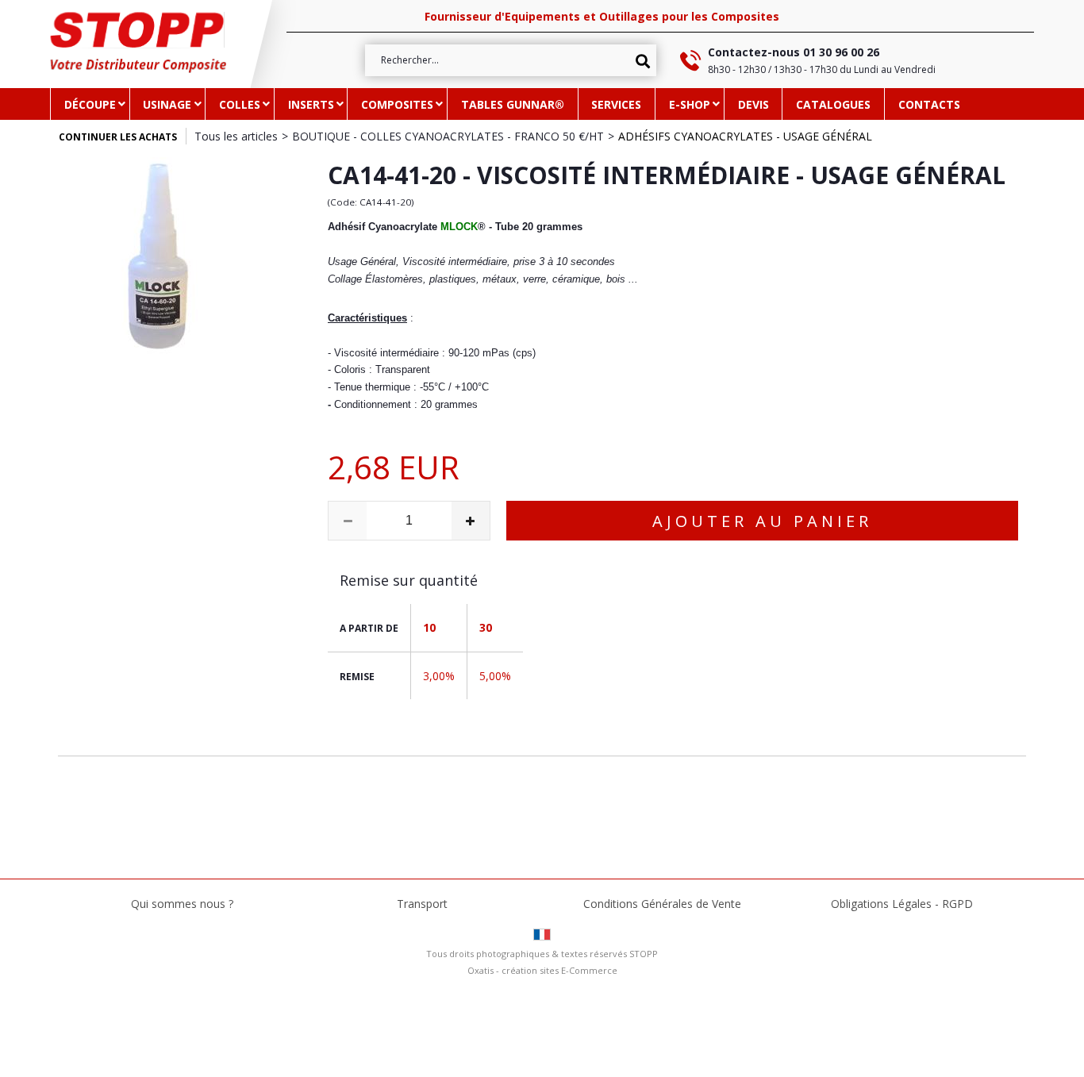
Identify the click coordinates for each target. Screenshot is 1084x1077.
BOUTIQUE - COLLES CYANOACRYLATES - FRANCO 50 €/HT (448, 136)
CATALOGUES (833, 104)
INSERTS (311, 104)
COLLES (239, 104)
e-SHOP (689, 104)
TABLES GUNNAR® (512, 104)
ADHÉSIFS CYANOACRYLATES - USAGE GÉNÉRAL (745, 136)
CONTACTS (929, 104)
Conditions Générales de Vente (662, 903)
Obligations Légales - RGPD (902, 903)
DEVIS (753, 104)
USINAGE (167, 104)
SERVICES (616, 104)
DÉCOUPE (90, 104)
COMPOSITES (397, 104)
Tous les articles (236, 136)
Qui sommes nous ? (182, 903)
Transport (422, 903)
